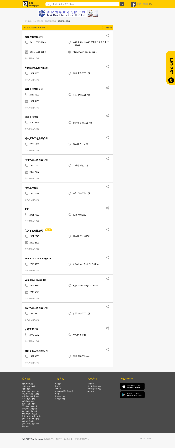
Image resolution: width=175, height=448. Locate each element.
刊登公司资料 (60, 399)
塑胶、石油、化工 (28, 404)
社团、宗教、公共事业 (30, 424)
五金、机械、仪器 (28, 399)
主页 (25, 21)
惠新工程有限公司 (34, 89)
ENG (139, 4)
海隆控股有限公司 (34, 36)
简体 (150, 4)
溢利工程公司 (32, 117)
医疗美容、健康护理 (29, 406)
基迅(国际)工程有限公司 (37, 68)
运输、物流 (26, 389)
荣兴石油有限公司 (34, 230)
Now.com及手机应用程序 (64, 391)
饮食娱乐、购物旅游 (29, 409)
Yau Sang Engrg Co (35, 280)
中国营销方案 (60, 396)
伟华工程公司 (32, 188)
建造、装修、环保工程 (36, 21)
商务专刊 (58, 386)
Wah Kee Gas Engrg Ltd (38, 258)
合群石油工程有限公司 (36, 350)
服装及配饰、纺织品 (29, 414)
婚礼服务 (25, 426)
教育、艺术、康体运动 (30, 419)
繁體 (145, 4)
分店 (48, 230)
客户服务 (91, 391)
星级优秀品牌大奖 (94, 389)
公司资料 (91, 384)
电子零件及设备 (28, 401)
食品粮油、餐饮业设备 (30, 396)
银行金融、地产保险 (29, 411)
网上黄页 (58, 384)
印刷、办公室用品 (28, 386)
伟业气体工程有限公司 (36, 160)
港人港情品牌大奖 (94, 386)
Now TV (58, 389)
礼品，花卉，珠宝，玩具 (31, 416)
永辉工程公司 (32, 329)
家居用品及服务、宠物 (30, 394)
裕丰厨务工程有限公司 (36, 138)
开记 (27, 209)
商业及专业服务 (28, 384)
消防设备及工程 (50, 21)
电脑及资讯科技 (28, 421)
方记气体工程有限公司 (36, 308)
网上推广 (58, 394)
